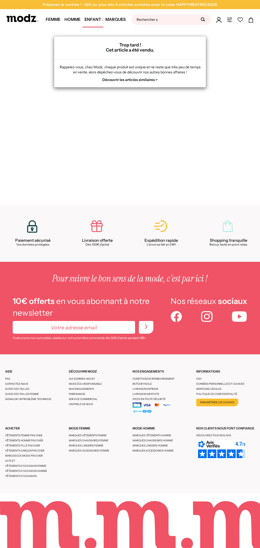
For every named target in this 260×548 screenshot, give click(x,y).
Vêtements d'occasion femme (25, 466)
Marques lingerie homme (150, 445)
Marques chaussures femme (88, 440)
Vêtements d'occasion (21, 476)
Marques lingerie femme (86, 445)
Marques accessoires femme (89, 450)
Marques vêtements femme (88, 435)
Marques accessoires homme (153, 450)
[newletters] (146, 327)
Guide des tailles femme (22, 394)
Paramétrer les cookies (217, 402)
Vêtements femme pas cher (23, 435)
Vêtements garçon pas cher (24, 450)
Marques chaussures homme (153, 440)
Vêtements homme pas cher (24, 440)
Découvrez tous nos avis (213, 435)
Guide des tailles (17, 389)
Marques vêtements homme (152, 435)
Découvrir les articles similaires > (130, 79)
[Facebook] (176, 317)
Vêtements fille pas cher (22, 445)
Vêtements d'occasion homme (26, 471)
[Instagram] (207, 317)
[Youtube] (239, 317)
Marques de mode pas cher (24, 455)
